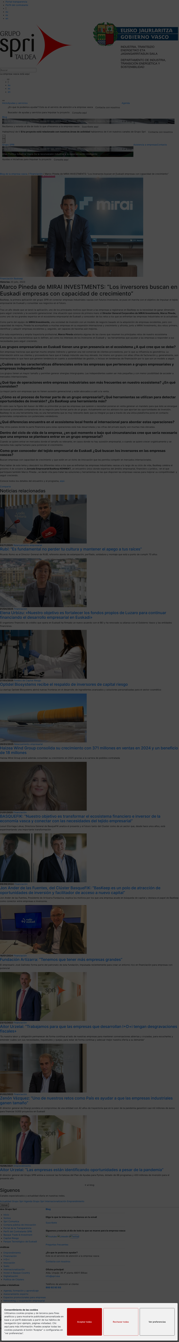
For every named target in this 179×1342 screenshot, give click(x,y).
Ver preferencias (157, 1322)
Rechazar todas (121, 1322)
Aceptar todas (84, 1322)
